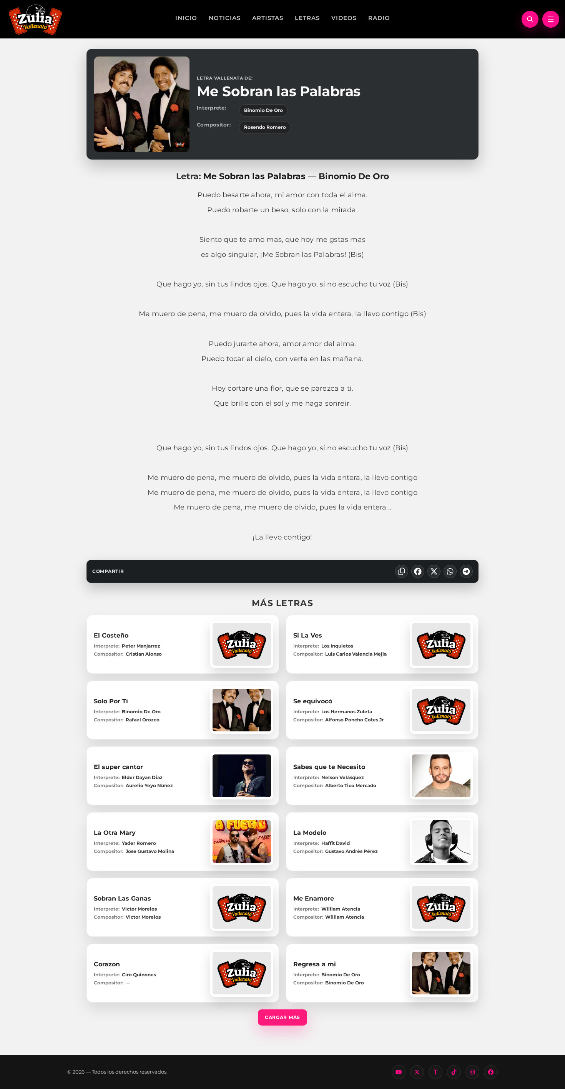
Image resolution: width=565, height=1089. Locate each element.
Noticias (225, 18)
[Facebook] (417, 571)
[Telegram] (466, 571)
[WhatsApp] (450, 571)
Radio (379, 18)
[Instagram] (472, 1072)
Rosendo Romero (265, 127)
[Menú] (550, 19)
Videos (344, 18)
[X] (433, 571)
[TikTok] (454, 1072)
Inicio (186, 18)
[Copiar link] (401, 571)
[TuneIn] (435, 1072)
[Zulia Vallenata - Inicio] (35, 19)
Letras (307, 18)
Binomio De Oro (263, 110)
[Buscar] (530, 19)
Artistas (267, 18)
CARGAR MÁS (282, 1017)
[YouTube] (398, 1072)
